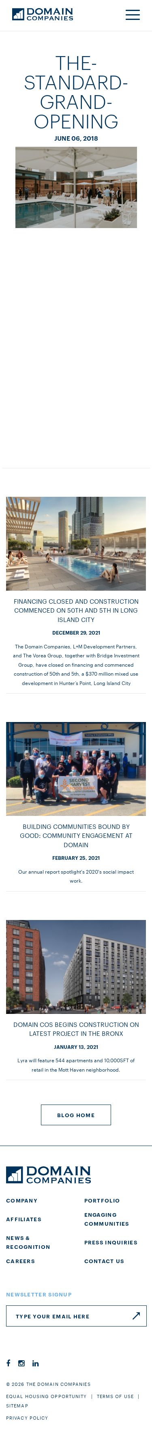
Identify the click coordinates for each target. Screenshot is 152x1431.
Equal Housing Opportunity (46, 1396)
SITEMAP (17, 1405)
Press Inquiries (111, 1242)
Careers (20, 1260)
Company (22, 1200)
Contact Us (104, 1260)
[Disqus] (76, 339)
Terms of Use (115, 1396)
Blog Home (76, 1114)
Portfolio (102, 1200)
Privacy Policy (27, 1417)
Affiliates (23, 1218)
